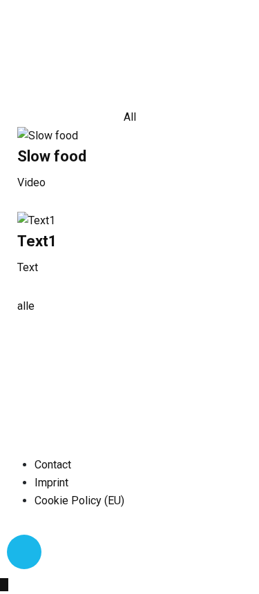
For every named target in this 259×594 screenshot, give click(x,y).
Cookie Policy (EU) (79, 500)
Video (31, 182)
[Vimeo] (24, 552)
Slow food (51, 156)
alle (26, 306)
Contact (53, 464)
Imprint (51, 482)
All (130, 116)
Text (27, 267)
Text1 (37, 241)
